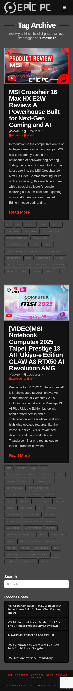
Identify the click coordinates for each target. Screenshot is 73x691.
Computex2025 (44, 481)
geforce (57, 251)
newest (51, 528)
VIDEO (30, 135)
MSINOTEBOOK (32, 515)
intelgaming (43, 258)
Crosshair (12, 231)
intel (28, 258)
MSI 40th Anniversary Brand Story (30, 658)
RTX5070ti (51, 541)
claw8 (60, 475)
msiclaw (51, 508)
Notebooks (28, 535)
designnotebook (16, 245)
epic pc (10, 501)
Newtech (11, 535)
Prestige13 (58, 535)
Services (37, 675)
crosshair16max (52, 231)
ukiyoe (10, 561)
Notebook (58, 265)
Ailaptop (29, 225)
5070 (9, 225)
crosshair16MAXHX (17, 238)
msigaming (41, 265)
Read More (19, 212)
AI (18, 225)
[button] (64, 7)
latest (10, 508)
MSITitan (49, 515)
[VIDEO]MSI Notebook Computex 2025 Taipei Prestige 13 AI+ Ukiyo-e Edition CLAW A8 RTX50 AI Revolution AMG (36, 348)
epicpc (34, 245)
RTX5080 (11, 548)
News (50, 675)
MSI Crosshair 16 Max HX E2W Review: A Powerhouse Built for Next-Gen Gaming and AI (34, 108)
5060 (9, 468)
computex (25, 481)
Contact (61, 675)
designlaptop (40, 238)
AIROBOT (21, 468)
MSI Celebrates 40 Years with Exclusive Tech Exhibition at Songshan (33, 646)
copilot (56, 225)
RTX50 (23, 541)
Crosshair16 (30, 231)
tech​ (56, 548)
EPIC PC (28, 685)
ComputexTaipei (15, 488)
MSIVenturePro (33, 528)
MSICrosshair (23, 265)
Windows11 (51, 271)
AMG (44, 468)
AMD (33, 468)
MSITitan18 (12, 521)
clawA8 (11, 481)
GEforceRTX (13, 258)
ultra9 (36, 271)
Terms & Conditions (55, 685)
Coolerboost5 (15, 495)
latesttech (26, 508)
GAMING (47, 245)
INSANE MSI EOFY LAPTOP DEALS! (30, 635)
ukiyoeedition (27, 561)
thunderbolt (14, 554)
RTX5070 (23, 271)
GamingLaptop (14, 251)
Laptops (59, 501)
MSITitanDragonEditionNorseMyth (41, 521)
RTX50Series (41, 548)
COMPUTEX (18, 378)
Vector (44, 561)
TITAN (55, 554)
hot (36, 501)
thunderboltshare (36, 554)
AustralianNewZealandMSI (21, 475)
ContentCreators (38, 488)
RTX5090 (25, 548)
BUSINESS (46, 475)
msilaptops (13, 515)
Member (36, 677)
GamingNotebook (37, 251)
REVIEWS (17, 135)
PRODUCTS (22, 675)
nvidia (10, 271)
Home (9, 675)
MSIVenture (13, 528)
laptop (60, 258)
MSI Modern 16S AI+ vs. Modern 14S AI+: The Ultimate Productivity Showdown (34, 624)
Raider (10, 541)
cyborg (49, 495)
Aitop (43, 225)
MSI (8, 265)
